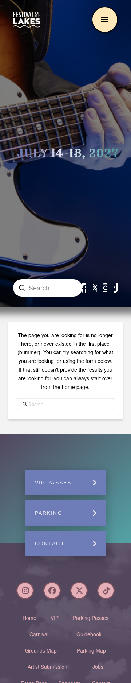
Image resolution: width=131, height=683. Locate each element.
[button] (105, 20)
